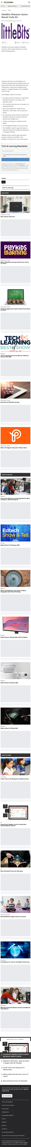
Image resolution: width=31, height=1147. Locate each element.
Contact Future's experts (8, 1105)
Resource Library (12, 6)
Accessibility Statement (7, 1132)
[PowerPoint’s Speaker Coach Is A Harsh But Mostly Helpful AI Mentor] (15, 1050)
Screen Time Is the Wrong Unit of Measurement (13, 1068)
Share (5, 42)
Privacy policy (5, 1108)
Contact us (4, 1129)
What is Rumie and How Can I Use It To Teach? (15, 1075)
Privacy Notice (21, 165)
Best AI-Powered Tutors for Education (15, 1081)
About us (4, 1125)
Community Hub (25, 6)
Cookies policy (5, 1112)
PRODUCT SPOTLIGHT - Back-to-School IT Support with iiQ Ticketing (16, 1062)
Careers (4, 1118)
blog (3, 182)
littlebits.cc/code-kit (8, 139)
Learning (4, 10)
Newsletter (26, 42)
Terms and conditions (7, 1102)
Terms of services (19, 164)
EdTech (9, 10)
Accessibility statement (7, 1115)
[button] (2, 2)
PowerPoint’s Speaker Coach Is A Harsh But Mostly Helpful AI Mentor (16, 1055)
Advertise (4, 1122)
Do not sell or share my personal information (13, 1135)
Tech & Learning (7, 20)
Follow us (18, 42)
